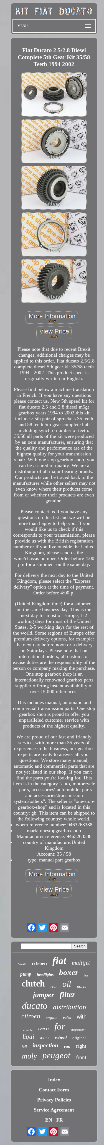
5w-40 (22, 964)
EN (48, 1120)
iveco (43, 1028)
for (59, 1026)
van (67, 1046)
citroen (30, 1016)
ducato (34, 1005)
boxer (68, 972)
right (81, 1046)
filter (67, 994)
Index (54, 1079)
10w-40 (81, 987)
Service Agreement (54, 1110)
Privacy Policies (54, 1100)
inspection (45, 1045)
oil (66, 983)
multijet (81, 962)
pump (25, 974)
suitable (27, 1030)
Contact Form (54, 1090)
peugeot (56, 1055)
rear (53, 986)
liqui (28, 1036)
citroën (39, 963)
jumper (43, 995)
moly (29, 1056)
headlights (45, 975)
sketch (44, 1038)
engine (51, 1017)
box (86, 975)
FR (59, 1120)
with (82, 1017)
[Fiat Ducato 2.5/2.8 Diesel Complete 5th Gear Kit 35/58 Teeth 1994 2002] (54, 95)
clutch (33, 983)
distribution (69, 1007)
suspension (78, 1029)
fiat (59, 960)
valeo (67, 1018)
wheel (61, 1037)
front (81, 1057)
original (79, 1038)
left (24, 1046)
